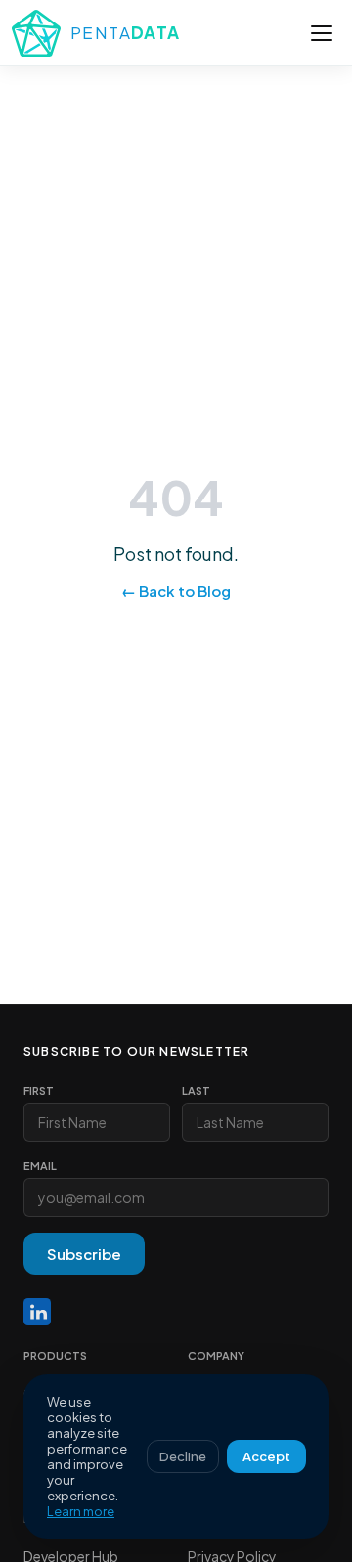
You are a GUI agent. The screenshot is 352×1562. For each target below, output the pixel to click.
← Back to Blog (176, 591)
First (38, 1090)
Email (40, 1165)
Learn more (80, 1511)
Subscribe (84, 1253)
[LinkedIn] (37, 1311)
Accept (266, 1456)
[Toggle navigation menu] (321, 33)
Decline (182, 1456)
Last (196, 1090)
